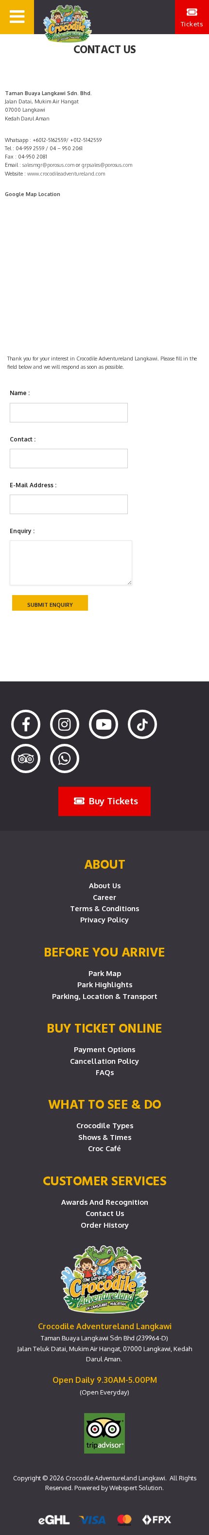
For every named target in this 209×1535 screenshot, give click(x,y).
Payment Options (104, 1049)
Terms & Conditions (104, 908)
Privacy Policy (104, 919)
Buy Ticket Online (104, 1027)
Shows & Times (104, 1137)
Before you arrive (104, 951)
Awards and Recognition (104, 1201)
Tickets (192, 24)
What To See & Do (104, 1104)
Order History (105, 1224)
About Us (105, 885)
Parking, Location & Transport (104, 996)
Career (104, 897)
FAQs (105, 1072)
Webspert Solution (135, 1488)
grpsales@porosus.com (107, 164)
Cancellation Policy (104, 1061)
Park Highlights (104, 984)
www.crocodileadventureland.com (66, 173)
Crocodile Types (104, 1125)
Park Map (104, 973)
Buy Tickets (112, 800)
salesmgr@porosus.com (48, 164)
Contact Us (105, 1213)
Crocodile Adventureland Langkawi (115, 1478)
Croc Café (104, 1148)
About (104, 864)
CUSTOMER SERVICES (105, 1180)
